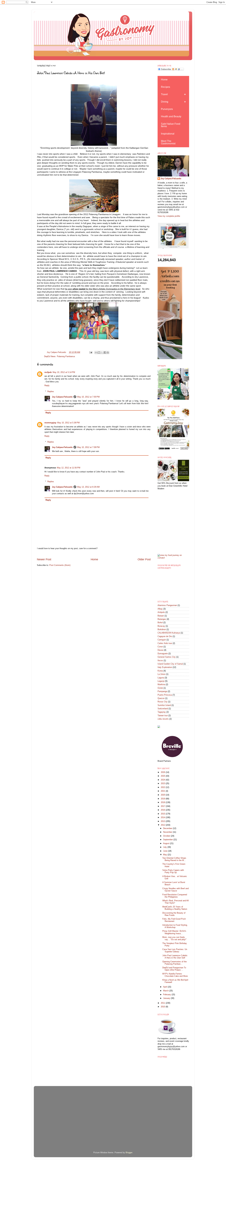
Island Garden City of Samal (170, 664)
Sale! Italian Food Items (170, 125)
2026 (163, 772)
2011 (163, 1003)
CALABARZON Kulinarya (169, 633)
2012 (163, 825)
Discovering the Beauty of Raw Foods (173, 914)
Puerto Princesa (165, 695)
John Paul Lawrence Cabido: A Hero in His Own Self (175, 956)
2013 (163, 821)
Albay (160, 609)
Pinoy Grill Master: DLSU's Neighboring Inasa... (174, 932)
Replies (50, 391)
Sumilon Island (164, 705)
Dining (164, 101)
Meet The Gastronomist (168, 142)
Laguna (161, 678)
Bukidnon (162, 629)
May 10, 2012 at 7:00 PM (88, 397)
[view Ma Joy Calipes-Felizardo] (173, 558)
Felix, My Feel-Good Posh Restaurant (174, 920)
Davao (160, 650)
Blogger (129, 1153)
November (168, 832)
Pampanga (162, 691)
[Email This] (96, 352)
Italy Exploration (165, 667)
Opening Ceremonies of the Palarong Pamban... (174, 963)
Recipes (165, 87)
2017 (163, 806)
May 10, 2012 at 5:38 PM (68, 423)
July (165, 847)
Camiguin (162, 640)
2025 (163, 776)
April (165, 987)
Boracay (161, 626)
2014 (163, 817)
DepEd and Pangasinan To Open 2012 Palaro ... (174, 969)
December (168, 828)
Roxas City (162, 702)
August (166, 843)
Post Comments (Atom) (59, 565)
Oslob (160, 688)
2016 (163, 810)
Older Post (144, 559)
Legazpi (161, 681)
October (167, 836)
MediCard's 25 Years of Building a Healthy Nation (174, 908)
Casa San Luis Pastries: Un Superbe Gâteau (174, 950)
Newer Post (44, 559)
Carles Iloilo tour (165, 643)
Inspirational (167, 133)
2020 (163, 795)
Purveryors (167, 109)
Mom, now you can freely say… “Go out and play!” (174, 938)
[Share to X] (101, 352)
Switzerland (163, 709)
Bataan (161, 616)
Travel (164, 94)
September (168, 840)
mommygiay (50, 423)
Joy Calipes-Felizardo (62, 397)
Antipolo (161, 612)
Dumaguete (163, 654)
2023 (163, 783)
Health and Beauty (171, 116)
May (165, 855)
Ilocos (160, 660)
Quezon (161, 698)
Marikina (161, 684)
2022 (163, 787)
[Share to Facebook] (104, 352)
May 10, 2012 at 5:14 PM (64, 372)
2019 (163, 799)
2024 (163, 780)
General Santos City (167, 657)
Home (94, 559)
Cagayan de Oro (165, 636)
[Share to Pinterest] (107, 352)
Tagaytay (162, 712)
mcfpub (48, 372)
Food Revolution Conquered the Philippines (174, 896)
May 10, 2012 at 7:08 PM (88, 447)
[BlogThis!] (99, 352)
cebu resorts (163, 719)
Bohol (160, 622)
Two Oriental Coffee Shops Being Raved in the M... (174, 859)
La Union (161, 674)
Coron (160, 647)
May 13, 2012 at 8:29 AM (88, 487)
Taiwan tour (163, 715)
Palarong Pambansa (66, 356)
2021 (163, 791)
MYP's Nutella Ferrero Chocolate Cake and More (175, 975)
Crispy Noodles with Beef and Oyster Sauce (175, 889)
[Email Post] (90, 352)
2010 (163, 1007)
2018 (163, 802)
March (166, 991)
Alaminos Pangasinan (167, 605)
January (167, 998)
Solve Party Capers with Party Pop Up (173, 871)
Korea (160, 671)
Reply (47, 385)
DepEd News (50, 356)
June (165, 851)
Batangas (162, 619)
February (167, 994)
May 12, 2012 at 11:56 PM (68, 468)
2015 (163, 814)
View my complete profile (169, 216)
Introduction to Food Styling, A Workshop (175, 926)
